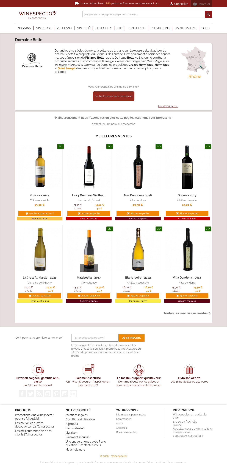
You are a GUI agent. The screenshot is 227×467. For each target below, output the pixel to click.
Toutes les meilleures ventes (188, 313)
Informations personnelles (131, 414)
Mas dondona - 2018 (138, 195)
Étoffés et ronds (39, 218)
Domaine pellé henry (40, 282)
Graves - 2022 (39, 195)
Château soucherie (138, 282)
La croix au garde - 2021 (39, 277)
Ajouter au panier (89, 213)
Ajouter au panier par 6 (40, 213)
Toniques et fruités (40, 301)
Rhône (195, 76)
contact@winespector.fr (188, 435)
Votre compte (127, 410)
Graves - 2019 (187, 195)
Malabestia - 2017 (89, 277)
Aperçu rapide (40, 185)
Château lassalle (39, 200)
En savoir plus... (168, 106)
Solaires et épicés (138, 218)
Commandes (123, 419)
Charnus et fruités (89, 218)
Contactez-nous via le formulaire (113, 96)
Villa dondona (138, 200)
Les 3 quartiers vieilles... (88, 195)
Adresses (121, 427)
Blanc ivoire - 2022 (138, 277)
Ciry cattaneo (89, 282)
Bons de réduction (126, 432)
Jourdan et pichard (89, 200)
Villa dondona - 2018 (187, 277)
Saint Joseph (67, 68)
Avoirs (119, 423)
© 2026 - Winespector (113, 456)
